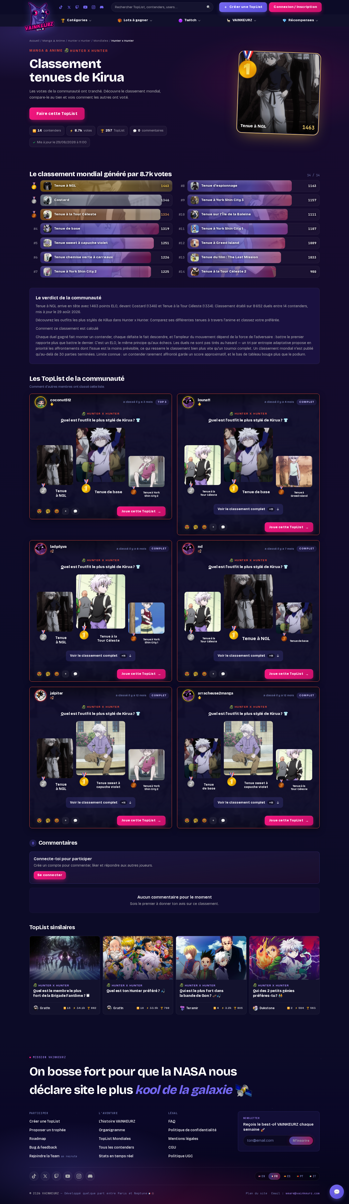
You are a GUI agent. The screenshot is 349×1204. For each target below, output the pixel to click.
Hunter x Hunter (79, 40)
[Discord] (102, 7)
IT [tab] (314, 1176)
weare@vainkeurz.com (303, 1193)
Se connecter (49, 875)
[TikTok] (61, 7)
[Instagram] (93, 7)
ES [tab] (288, 1176)
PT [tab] (301, 1176)
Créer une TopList (243, 7)
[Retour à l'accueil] (39, 16)
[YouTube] (85, 7)
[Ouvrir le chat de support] (337, 1192)
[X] (45, 1176)
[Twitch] (77, 7)
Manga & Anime (53, 40)
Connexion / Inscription (295, 7)
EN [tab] (263, 1176)
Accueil (34, 40)
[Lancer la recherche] (208, 7)
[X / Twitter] (69, 7)
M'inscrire (301, 1140)
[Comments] (75, 511)
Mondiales (101, 40)
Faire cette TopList (57, 113)
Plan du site (256, 1193)
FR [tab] (276, 1176)
